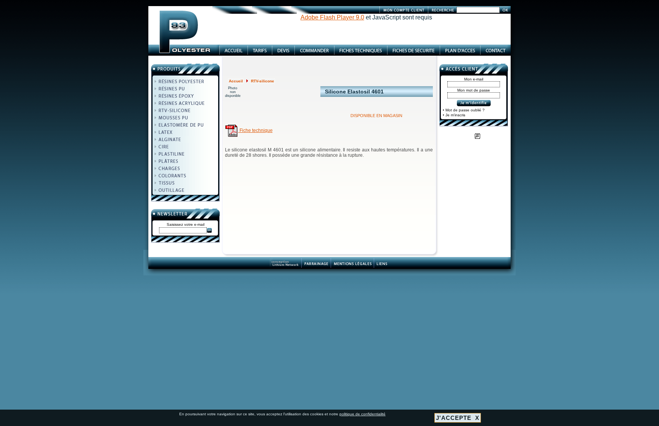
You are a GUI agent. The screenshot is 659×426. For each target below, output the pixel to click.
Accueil (236, 81)
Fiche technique (255, 130)
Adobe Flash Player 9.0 (332, 17)
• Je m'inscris (454, 115)
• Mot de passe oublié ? (464, 110)
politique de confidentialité (362, 414)
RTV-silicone (262, 81)
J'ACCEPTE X (457, 418)
